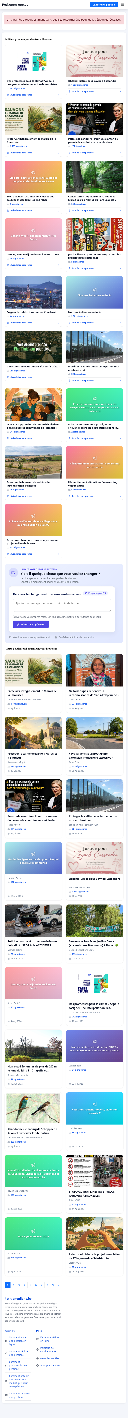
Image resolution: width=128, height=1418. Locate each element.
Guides (10, 1331)
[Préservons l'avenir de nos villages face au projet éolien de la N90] (33, 531)
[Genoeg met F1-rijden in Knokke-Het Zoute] (33, 243)
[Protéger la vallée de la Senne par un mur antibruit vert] (94, 357)
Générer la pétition (33, 624)
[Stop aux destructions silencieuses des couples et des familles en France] (33, 187)
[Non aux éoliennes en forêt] (94, 301)
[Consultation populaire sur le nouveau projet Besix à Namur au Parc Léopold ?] (94, 187)
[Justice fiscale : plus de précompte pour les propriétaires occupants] (94, 245)
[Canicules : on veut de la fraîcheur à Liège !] (33, 356)
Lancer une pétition (104, 4)
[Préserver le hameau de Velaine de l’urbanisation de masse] (33, 473)
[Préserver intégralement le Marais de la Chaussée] (33, 130)
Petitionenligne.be (15, 4)
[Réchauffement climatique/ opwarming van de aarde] (94, 473)
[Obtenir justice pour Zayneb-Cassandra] (94, 70)
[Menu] (122, 4)
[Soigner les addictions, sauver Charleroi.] (33, 301)
